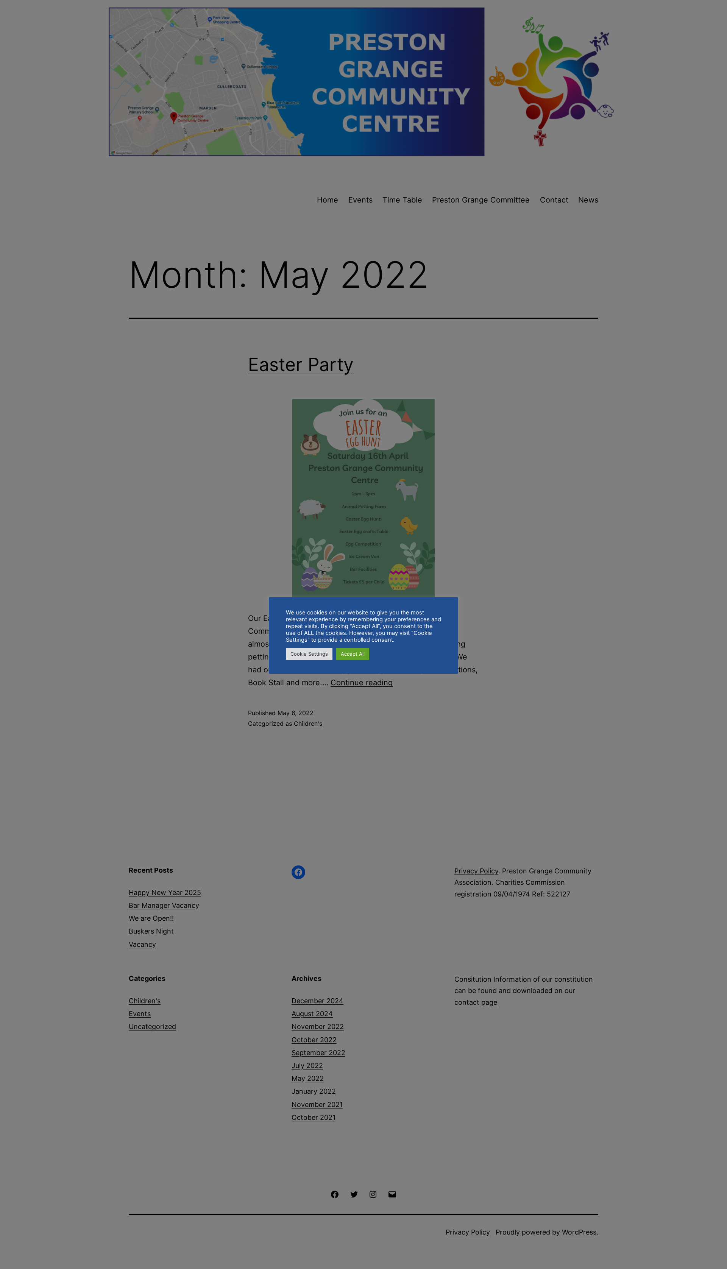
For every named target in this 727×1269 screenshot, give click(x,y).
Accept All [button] (353, 654)
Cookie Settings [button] (309, 654)
